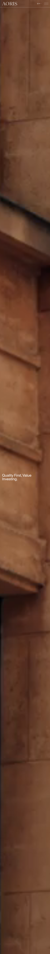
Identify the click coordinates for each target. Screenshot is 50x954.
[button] (39, 3)
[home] (9, 3)
